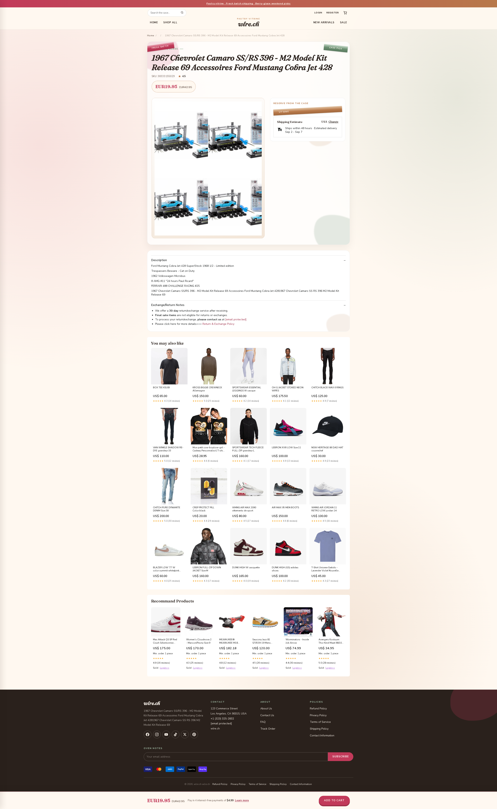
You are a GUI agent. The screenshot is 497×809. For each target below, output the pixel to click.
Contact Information (322, 735)
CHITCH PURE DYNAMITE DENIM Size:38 (166, 509)
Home (154, 22)
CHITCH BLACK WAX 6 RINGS (327, 387)
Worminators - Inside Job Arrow (297, 641)
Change (333, 121)
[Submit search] (182, 12)
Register (332, 12)
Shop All (170, 22)
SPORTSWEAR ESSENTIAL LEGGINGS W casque (246, 389)
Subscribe (340, 756)
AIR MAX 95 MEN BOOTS (285, 507)
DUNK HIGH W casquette (246, 567)
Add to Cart (334, 800)
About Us (266, 708)
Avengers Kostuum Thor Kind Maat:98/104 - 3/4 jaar (331, 641)
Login (318, 12)
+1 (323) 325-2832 (222, 718)
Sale (343, 22)
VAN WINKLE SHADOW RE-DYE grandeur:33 (168, 449)
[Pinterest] (194, 734)
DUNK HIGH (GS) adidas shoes (285, 569)
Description (159, 260)
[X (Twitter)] (185, 734)
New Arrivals (324, 22)
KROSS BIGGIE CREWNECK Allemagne (207, 389)
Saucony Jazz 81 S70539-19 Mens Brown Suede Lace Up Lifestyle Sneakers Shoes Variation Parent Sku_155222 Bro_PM (264, 641)
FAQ (263, 722)
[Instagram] (157, 734)
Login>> (164, 667)
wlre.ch (248, 22)
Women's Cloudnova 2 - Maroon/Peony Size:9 (198, 641)
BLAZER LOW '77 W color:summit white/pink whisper (166, 569)
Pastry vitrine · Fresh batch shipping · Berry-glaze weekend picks (248, 3)
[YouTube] (166, 734)
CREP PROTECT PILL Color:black (203, 509)
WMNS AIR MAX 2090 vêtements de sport (244, 509)
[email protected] (236, 319)
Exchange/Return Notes (167, 305)
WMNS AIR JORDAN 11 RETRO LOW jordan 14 (324, 509)
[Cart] (345, 13)
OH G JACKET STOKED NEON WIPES (287, 389)
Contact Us (267, 715)
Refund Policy (318, 708)
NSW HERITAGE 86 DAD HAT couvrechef (327, 449)
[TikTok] (175, 734)
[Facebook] (147, 734)
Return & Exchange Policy (218, 324)
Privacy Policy (318, 715)
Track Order (267, 729)
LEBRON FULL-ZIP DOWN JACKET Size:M (207, 569)
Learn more (242, 800)
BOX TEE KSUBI (161, 387)
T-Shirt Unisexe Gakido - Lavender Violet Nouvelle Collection (324, 569)
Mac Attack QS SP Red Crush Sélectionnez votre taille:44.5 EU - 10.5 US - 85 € (165, 641)
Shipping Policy (319, 729)
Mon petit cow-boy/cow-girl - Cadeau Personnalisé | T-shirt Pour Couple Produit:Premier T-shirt (209, 449)
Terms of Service (320, 722)
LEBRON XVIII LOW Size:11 (286, 447)
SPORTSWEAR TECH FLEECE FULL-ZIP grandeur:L (248, 449)
